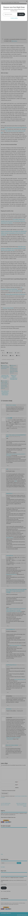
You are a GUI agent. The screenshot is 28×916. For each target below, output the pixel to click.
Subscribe (21, 14)
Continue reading (14, 18)
